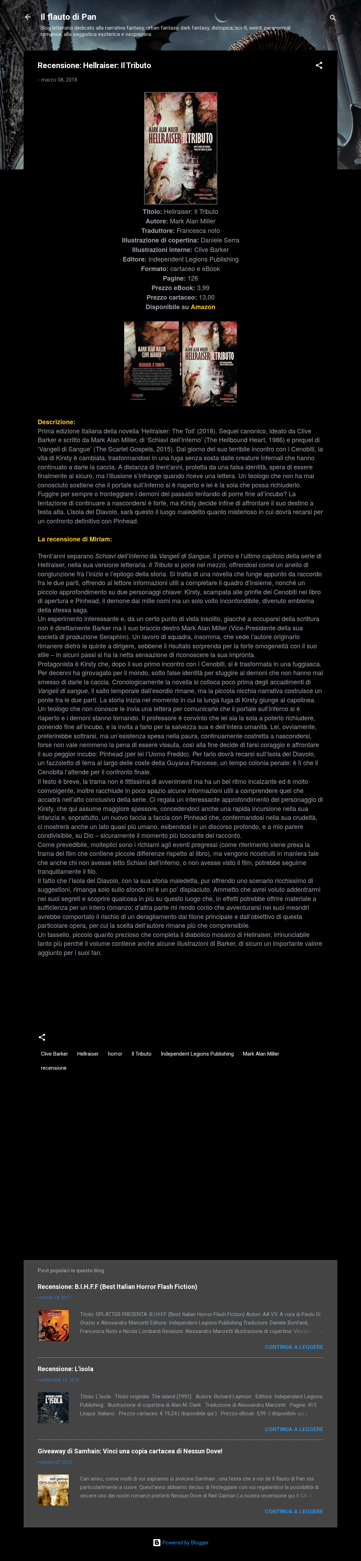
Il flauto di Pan (68, 17)
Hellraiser (88, 1054)
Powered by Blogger (185, 1542)
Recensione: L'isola (65, 1369)
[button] (319, 66)
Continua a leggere (294, 1347)
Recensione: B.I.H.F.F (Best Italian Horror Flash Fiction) (117, 1286)
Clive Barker (54, 1054)
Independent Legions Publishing (197, 1054)
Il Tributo (141, 1054)
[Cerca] (333, 19)
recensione (54, 1068)
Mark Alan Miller (261, 1054)
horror (115, 1054)
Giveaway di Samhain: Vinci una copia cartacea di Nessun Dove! (130, 1451)
